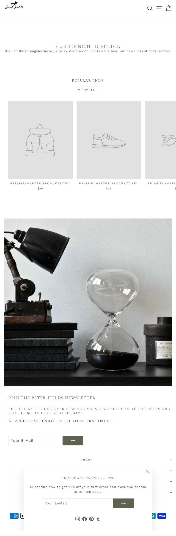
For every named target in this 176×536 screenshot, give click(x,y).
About (87, 459)
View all (88, 90)
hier (114, 51)
